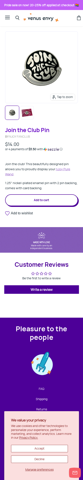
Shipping (41, 399)
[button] (41, 149)
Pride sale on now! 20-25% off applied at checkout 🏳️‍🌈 (41, 5)
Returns (41, 409)
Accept (39, 448)
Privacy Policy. (28, 437)
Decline (39, 459)
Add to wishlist (22, 213)
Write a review (42, 289)
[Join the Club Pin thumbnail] (12, 113)
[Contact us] (75, 473)
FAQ (41, 389)
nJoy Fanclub (19, 136)
